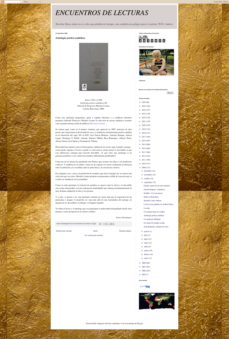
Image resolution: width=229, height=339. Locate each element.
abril (146, 246)
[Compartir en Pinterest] (113, 224)
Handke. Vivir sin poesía (153, 193)
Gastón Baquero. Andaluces (154, 189)
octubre (147, 178)
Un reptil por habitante (152, 219)
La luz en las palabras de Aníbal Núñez (158, 204)
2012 (144, 156)
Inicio (95, 230)
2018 (144, 133)
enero (146, 258)
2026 (144, 102)
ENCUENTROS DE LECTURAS (101, 12)
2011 (144, 159)
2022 (144, 117)
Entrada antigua (125, 230)
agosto (146, 231)
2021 (144, 121)
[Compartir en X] (109, 224)
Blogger (140, 323)
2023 (144, 113)
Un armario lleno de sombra (154, 211)
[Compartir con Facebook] (111, 224)
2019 (144, 129)
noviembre (148, 174)
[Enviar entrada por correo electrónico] (99, 223)
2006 (144, 270)
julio (146, 235)
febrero (147, 254)
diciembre (148, 171)
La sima (147, 208)
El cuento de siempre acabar (154, 223)
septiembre (148, 182)
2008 (144, 263)
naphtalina (116, 323)
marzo (146, 250)
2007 (144, 266)
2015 (144, 144)
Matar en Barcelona (151, 197)
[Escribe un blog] (106, 224)
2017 (144, 136)
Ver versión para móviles (93, 235)
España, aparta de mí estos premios (157, 185)
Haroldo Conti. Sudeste (152, 200)
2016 (144, 140)
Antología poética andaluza (154, 215)
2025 (144, 106)
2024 (144, 110)
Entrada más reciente (64, 230)
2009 (144, 167)
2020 (144, 125)
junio (146, 239)
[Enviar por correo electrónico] (104, 224)
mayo (146, 242)
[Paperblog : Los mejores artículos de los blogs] (145, 288)
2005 (144, 274)
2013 (144, 152)
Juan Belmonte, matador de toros (156, 226)
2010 (144, 163)
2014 (144, 148)
